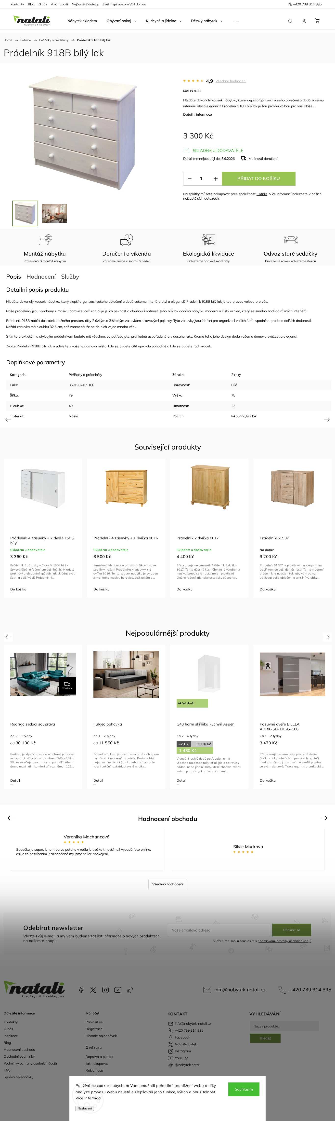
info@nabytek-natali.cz (240, 989)
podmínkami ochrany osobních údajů (284, 941)
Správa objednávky (18, 1077)
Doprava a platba (99, 1056)
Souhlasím (244, 1089)
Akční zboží (59, 4)
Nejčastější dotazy (85, 4)
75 (233, 395)
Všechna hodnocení (231, 81)
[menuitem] (82, 21)
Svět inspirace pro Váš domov (124, 4)
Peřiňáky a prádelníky (85, 374)
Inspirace (11, 1036)
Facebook (81, 990)
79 (71, 395)
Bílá (234, 385)
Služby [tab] (70, 276)
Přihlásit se (291, 930)
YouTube (117, 990)
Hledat (265, 1038)
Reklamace (94, 1070)
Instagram (105, 990)
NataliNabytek (93, 990)
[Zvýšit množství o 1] (215, 178)
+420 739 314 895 (310, 989)
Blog (31, 4)
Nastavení (84, 1108)
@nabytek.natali (130, 990)
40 (71, 406)
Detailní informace (197, 114)
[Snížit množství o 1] (189, 178)
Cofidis (262, 194)
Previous (9, 419)
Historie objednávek (101, 1036)
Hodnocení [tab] (41, 276)
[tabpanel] (43, 528)
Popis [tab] (13, 276)
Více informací (88, 1098)
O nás (43, 4)
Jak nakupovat (97, 1063)
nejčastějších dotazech (201, 198)
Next (327, 419)
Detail (15, 780)
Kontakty (17, 4)
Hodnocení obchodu (19, 1049)
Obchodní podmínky (19, 1056)
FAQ (7, 1070)
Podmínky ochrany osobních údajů (30, 1063)
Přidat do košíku (258, 178)
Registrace (94, 1029)
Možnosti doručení (263, 158)
